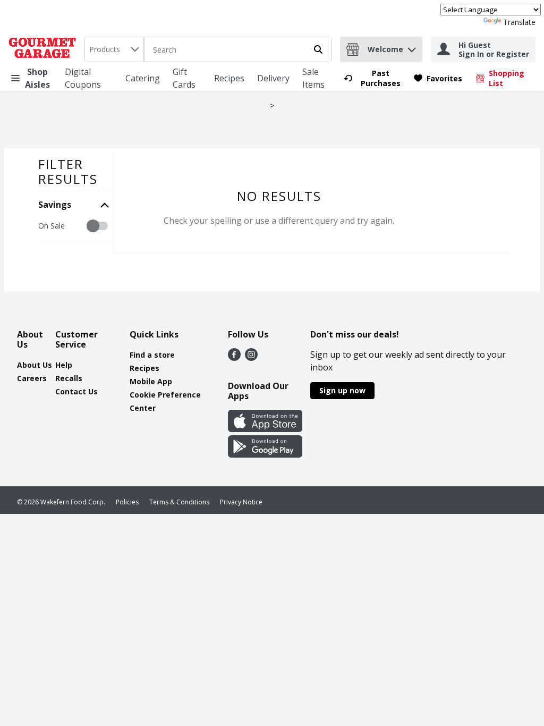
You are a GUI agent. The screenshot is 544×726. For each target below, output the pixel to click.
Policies (127, 501)
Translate (519, 22)
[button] (411, 47)
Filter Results (68, 171)
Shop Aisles (37, 78)
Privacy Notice (241, 501)
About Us (34, 365)
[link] (374, 78)
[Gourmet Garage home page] (44, 49)
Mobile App (151, 381)
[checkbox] (43, 226)
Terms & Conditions (179, 501)
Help (63, 365)
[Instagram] (251, 358)
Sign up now (342, 390)
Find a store (152, 355)
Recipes (229, 78)
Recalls (68, 378)
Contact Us (76, 391)
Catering (142, 78)
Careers (32, 378)
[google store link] (265, 454)
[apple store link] (265, 429)
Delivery (273, 78)
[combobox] (114, 49)
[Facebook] (234, 358)
